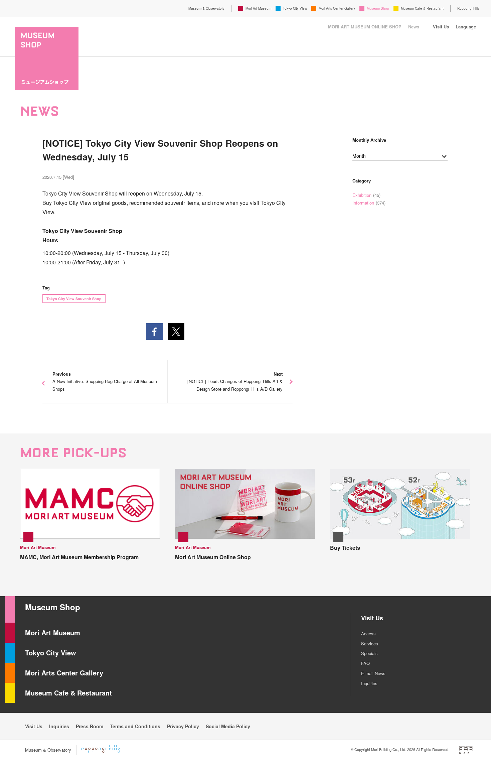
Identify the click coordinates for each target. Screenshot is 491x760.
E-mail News (373, 673)
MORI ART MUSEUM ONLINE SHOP (364, 26)
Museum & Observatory (206, 8)
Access (368, 633)
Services (369, 643)
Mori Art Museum (258, 8)
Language (466, 26)
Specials (369, 653)
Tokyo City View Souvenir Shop (74, 298)
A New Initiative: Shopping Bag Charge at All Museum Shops (104, 381)
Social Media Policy (228, 726)
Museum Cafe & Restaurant (422, 8)
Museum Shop (378, 8)
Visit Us (441, 26)
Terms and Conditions (135, 726)
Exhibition (361, 195)
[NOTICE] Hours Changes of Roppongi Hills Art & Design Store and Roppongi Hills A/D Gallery (235, 381)
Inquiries (369, 683)
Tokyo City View (295, 8)
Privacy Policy (183, 726)
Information (363, 203)
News (413, 26)
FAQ (365, 663)
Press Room (89, 726)
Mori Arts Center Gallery (337, 8)
